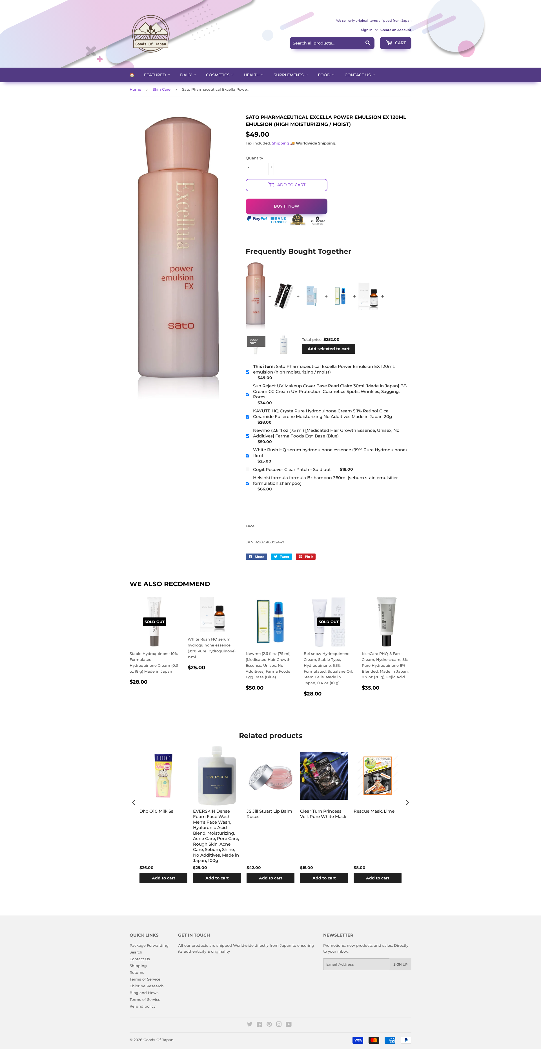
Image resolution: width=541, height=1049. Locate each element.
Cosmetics (218, 74)
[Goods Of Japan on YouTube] (289, 1025)
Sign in (367, 30)
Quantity (254, 158)
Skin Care (161, 89)
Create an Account (395, 30)
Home (135, 89)
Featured (155, 74)
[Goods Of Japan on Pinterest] (269, 1025)
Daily (186, 74)
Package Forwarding (149, 945)
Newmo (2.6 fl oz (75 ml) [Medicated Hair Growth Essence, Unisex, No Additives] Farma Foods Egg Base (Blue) (326, 433)
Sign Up (400, 964)
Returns (137, 972)
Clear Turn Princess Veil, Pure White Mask (323, 813)
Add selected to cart (329, 348)
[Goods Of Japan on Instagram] (279, 1025)
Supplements (289, 74)
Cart (400, 42)
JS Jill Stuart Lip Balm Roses (269, 813)
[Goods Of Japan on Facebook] (259, 1025)
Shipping (280, 143)
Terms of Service (145, 979)
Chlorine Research (147, 986)
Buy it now (286, 206)
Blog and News (144, 992)
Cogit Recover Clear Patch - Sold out (292, 469)
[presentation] (134, 802)
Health (252, 74)
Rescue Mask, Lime (374, 811)
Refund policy (143, 1006)
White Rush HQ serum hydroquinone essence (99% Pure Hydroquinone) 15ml (330, 452)
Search (136, 952)
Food (325, 74)
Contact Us (358, 74)
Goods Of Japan (158, 1039)
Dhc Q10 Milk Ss (156, 811)
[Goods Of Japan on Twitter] (249, 1025)
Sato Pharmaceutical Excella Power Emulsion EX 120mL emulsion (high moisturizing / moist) (324, 369)
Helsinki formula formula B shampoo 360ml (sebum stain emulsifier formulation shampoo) (325, 480)
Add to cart (163, 878)
